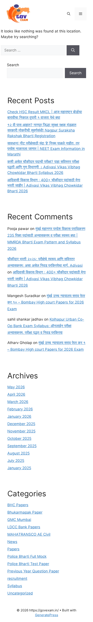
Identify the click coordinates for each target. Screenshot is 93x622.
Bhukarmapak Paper (24, 512)
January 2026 (19, 416)
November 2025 (21, 431)
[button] (69, 13)
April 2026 (16, 394)
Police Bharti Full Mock (26, 556)
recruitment (17, 578)
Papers (13, 549)
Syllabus (14, 586)
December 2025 (21, 424)
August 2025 (18, 453)
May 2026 (16, 387)
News (12, 542)
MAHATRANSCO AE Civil (28, 534)
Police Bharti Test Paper (28, 564)
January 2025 (19, 468)
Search (13, 65)
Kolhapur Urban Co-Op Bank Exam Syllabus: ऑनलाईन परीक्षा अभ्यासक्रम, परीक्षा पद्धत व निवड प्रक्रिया (45, 326)
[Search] (73, 50)
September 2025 (22, 446)
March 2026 (17, 402)
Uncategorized (20, 593)
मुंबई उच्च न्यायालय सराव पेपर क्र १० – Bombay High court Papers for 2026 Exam (46, 302)
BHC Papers (17, 505)
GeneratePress (46, 615)
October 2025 (19, 438)
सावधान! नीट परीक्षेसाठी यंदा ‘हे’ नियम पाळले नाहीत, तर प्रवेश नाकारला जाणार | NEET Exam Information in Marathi (46, 148)
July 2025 (15, 460)
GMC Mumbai (19, 520)
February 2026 (20, 409)
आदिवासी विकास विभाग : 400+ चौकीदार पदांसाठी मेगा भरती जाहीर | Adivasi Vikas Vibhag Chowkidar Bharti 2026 (45, 185)
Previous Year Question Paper (33, 571)
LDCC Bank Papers (23, 527)
